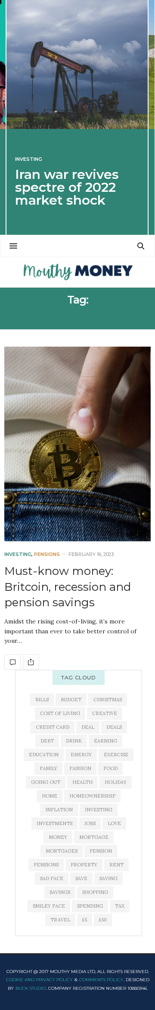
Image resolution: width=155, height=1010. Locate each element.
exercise (116, 755)
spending (90, 906)
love (114, 823)
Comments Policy (101, 979)
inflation (59, 810)
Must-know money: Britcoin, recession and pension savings (67, 586)
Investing (28, 159)
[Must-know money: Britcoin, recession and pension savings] (77, 444)
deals (114, 727)
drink (74, 741)
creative (104, 713)
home (49, 796)
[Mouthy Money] (77, 272)
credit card (52, 727)
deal (87, 727)
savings (60, 892)
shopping (95, 892)
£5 (84, 920)
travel (60, 920)
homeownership (92, 796)
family (48, 768)
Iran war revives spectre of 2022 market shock (67, 187)
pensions (46, 865)
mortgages (62, 851)
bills (42, 700)
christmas (107, 700)
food (110, 768)
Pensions (47, 554)
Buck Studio (31, 988)
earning (105, 741)
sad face (51, 878)
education (44, 755)
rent (116, 865)
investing (98, 810)
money (58, 837)
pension (101, 851)
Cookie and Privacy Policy (39, 979)
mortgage (93, 837)
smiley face (49, 906)
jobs (90, 823)
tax (119, 906)
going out (45, 782)
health (82, 782)
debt (47, 741)
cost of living (60, 713)
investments (54, 823)
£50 (103, 920)
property (84, 865)
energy (81, 755)
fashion (80, 768)
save (81, 878)
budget (71, 700)
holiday (116, 782)
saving (108, 878)
